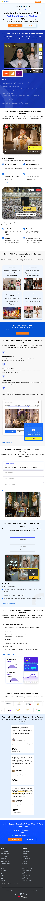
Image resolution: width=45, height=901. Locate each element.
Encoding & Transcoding (27, 860)
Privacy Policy (36, 890)
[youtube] (22, 894)
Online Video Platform (5, 855)
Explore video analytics (7, 654)
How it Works (25, 865)
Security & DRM (25, 855)
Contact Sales (30, 890)
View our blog (4, 885)
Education (3, 873)
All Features (24, 863)
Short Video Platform (5, 853)
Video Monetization (26, 851)
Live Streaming (4, 860)
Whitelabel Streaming (5, 861)
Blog (18, 890)
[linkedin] (28, 894)
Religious (3, 878)
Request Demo (37, 1)
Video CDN (24, 861)
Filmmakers (3, 870)
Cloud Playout (4, 856)
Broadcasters (3, 868)
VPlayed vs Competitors (27, 880)
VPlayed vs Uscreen (26, 873)
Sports (2, 877)
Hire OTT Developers (5, 863)
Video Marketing (25, 856)
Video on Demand (4, 851)
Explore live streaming (7, 247)
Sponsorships (22, 546)
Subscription (22, 539)
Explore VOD (5, 182)
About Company (9, 890)
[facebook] (19, 894)
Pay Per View (22, 536)
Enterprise (3, 880)
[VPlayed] (5, 1)
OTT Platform (3, 850)
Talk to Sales (29, 25)
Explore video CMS (6, 442)
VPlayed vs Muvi (25, 877)
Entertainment (4, 872)
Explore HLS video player (7, 490)
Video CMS (24, 853)
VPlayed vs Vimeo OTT (27, 868)
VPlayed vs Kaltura (26, 875)
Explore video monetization (9, 603)
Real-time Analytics (26, 858)
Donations (22, 550)
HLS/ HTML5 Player (26, 850)
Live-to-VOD (3, 858)
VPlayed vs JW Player (26, 878)
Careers (14, 890)
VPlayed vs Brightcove (26, 870)
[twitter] (25, 894)
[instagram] (17, 894)
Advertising (22, 543)
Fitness (2, 875)
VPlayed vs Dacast (26, 872)
